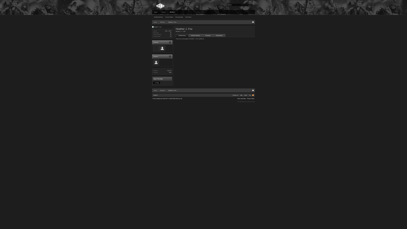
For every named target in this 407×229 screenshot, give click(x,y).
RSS (253, 95)
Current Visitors (169, 17)
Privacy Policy (250, 98)
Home (155, 12)
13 (170, 36)
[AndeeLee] (162, 48)
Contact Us (235, 95)
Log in (250, 1)
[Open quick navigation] (253, 22)
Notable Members (158, 17)
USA (170, 72)
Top (250, 95)
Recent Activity (179, 17)
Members (172, 12)
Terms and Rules (241, 98)
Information (219, 35)
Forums (164, 12)
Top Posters (188, 17)
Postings (207, 35)
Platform (155, 95)
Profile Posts (182, 35)
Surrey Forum (251, 101)
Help (241, 95)
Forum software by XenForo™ (167, 98)
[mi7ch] (156, 48)
